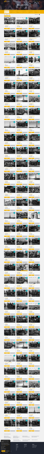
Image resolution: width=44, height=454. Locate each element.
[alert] (5, 446)
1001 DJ (16, 448)
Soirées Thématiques (23, 1)
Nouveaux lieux (16, 1)
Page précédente (7, 16)
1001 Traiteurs (17, 447)
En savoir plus (6, 445)
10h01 (16, 449)
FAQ (24, 447)
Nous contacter (25, 446)
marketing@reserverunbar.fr (34, 445)
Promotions (20, 1)
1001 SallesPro (17, 446)
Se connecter (31, 1)
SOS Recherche (26, 1)
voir (7, 28)
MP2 (16, 450)
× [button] (9, 440)
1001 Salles (17, 445)
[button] (12, 11)
